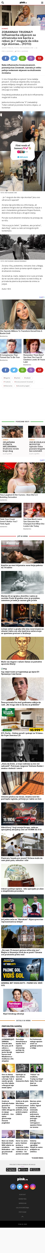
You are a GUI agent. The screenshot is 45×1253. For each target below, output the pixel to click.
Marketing (22, 1199)
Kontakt (22, 1195)
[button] (3, 436)
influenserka (8, 386)
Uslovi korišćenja (22, 1208)
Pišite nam (22, 1212)
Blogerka (7, 378)
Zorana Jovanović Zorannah (23, 382)
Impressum (22, 1203)
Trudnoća (7, 382)
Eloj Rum (17, 378)
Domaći (5, 29)
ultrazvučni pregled (22, 386)
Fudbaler (27, 378)
